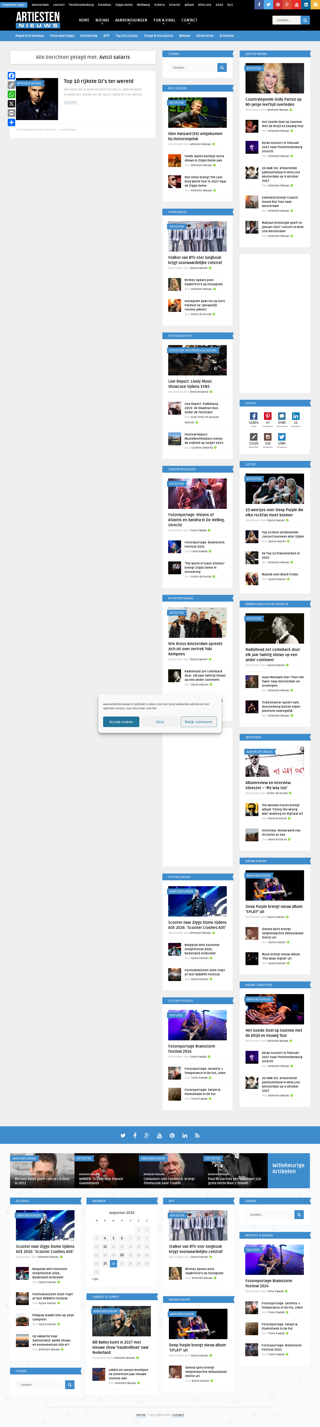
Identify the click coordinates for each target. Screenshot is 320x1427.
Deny (160, 722)
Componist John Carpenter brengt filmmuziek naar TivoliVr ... (169, 1181)
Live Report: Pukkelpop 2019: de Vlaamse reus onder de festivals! (201, 408)
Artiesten (227, 36)
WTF (107, 36)
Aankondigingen (181, 891)
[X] (11, 103)
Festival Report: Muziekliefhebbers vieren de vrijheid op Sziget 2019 (204, 439)
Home (140, 1415)
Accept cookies (121, 722)
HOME (84, 20)
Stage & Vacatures (158, 36)
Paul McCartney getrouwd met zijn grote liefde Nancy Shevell (234, 1181)
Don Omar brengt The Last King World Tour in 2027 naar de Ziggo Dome (205, 181)
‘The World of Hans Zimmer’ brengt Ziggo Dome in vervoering (205, 568)
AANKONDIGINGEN (131, 20)
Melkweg (143, 5)
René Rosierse (199, 391)
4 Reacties (69, 130)
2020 (219, 5)
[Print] (11, 113)
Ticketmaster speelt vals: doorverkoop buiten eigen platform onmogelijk (281, 707)
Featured (176, 1015)
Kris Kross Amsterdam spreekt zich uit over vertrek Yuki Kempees (195, 649)
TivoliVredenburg (81, 5)
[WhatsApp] (11, 94)
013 (230, 5)
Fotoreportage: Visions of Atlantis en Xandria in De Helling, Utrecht (196, 520)
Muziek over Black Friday (280, 574)
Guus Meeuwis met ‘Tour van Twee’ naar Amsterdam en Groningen (283, 681)
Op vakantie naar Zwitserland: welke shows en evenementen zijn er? (51, 1340)
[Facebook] (11, 75)
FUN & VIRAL (164, 20)
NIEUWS (102, 20)
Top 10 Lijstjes (127, 36)
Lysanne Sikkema (202, 447)
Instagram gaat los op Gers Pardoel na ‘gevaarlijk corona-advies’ (205, 305)
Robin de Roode (201, 314)
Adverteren (205, 36)
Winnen (184, 36)
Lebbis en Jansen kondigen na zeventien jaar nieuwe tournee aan (128, 1374)
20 (122, 1255)
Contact (178, 1415)
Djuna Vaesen (199, 268)
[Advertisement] (197, 798)
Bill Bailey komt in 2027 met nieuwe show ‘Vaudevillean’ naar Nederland (120, 1347)
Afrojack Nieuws (29, 83)
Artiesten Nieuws (200, 144)
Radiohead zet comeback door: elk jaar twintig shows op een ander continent (205, 676)
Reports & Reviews (29, 36)
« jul (95, 1279)
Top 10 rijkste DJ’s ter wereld (99, 81)
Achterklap (88, 36)
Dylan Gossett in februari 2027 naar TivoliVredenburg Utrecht (282, 147)
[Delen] (11, 122)
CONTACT (189, 20)
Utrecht (174, 5)
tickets (159, 5)
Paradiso (104, 5)
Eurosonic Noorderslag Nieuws (192, 350)
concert (59, 5)
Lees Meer (70, 102)
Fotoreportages (62, 36)
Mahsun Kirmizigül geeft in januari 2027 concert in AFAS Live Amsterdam (283, 227)
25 (105, 1264)
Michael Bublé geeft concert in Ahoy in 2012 (42, 1181)
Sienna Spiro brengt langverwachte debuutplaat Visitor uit (283, 933)
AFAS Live (204, 5)
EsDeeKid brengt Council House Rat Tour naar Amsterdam (280, 202)
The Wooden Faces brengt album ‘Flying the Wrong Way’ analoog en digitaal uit (282, 809)
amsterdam (40, 5)
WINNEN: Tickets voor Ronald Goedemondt (101, 1181)
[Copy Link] (11, 85)
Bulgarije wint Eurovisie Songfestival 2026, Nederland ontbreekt (202, 949)
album (189, 5)
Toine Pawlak (198, 530)
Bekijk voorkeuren (198, 722)
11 (105, 1247)
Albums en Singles (260, 752)
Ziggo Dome (124, 5)
